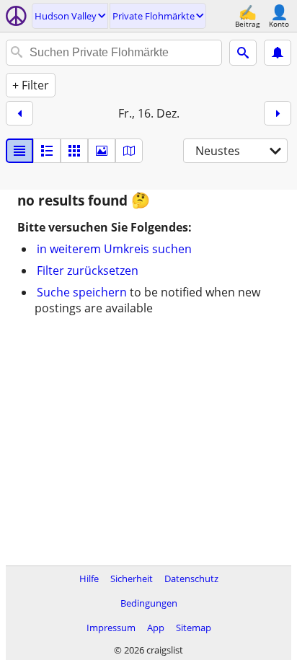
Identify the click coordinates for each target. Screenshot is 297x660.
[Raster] (74, 150)
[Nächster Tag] (277, 113)
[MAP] (129, 150)
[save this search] (277, 53)
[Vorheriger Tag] (19, 113)
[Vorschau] (47, 150)
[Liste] (19, 150)
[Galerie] (101, 150)
